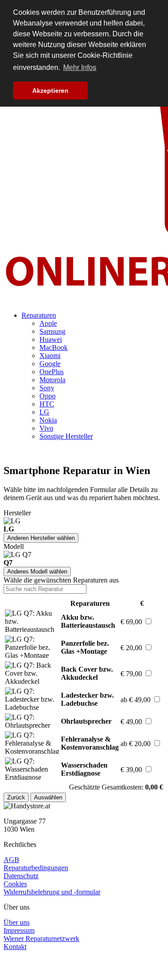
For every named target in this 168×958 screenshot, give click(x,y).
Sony (46, 388)
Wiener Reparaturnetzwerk (41, 938)
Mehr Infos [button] (79, 67)
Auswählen (48, 797)
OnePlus (51, 371)
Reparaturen (39, 315)
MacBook (53, 347)
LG (44, 412)
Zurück (16, 797)
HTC (46, 404)
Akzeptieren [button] (50, 90)
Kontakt (15, 946)
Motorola (52, 380)
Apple (48, 323)
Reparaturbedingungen (36, 868)
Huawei (50, 339)
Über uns (17, 922)
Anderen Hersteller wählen (41, 538)
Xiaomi (49, 355)
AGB (11, 859)
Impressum (19, 930)
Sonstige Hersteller (66, 436)
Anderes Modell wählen (37, 571)
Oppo (47, 396)
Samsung (52, 331)
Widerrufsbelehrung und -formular (52, 892)
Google (49, 363)
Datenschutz (21, 876)
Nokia (48, 420)
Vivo (46, 428)
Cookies (15, 884)
